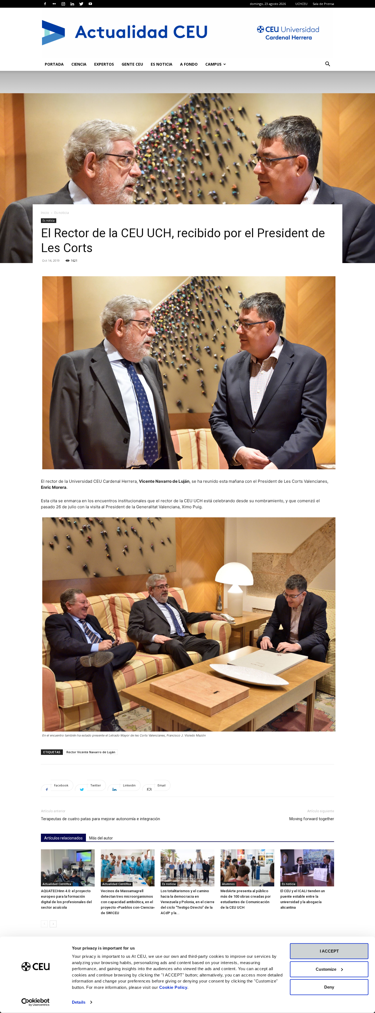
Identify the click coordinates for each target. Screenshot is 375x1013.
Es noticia (161, 64)
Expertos (104, 64)
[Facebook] (45, 4)
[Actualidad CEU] (187, 33)
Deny (329, 987)
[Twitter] (81, 4)
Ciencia (78, 64)
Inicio (45, 212)
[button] (327, 64)
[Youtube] (90, 4)
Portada (54, 64)
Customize (326, 969)
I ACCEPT (329, 951)
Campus (213, 64)
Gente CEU (132, 64)
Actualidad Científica (57, 884)
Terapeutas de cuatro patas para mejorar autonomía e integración (100, 818)
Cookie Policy (173, 987)
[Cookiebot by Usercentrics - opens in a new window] (36, 1002)
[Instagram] (63, 4)
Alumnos (228, 884)
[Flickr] (54, 4)
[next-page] (53, 923)
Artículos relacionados (63, 838)
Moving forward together (311, 818)
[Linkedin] (72, 4)
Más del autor (101, 838)
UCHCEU (301, 4)
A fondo (189, 64)
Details (78, 1002)
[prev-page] (44, 923)
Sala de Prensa (323, 4)
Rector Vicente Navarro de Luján (90, 752)
